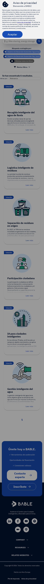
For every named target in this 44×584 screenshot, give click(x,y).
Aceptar (12, 34)
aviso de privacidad (24, 22)
